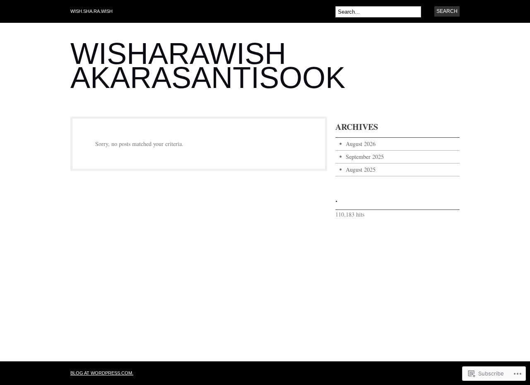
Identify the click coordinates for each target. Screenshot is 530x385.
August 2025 (361, 169)
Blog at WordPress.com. (101, 372)
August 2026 (361, 144)
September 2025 (365, 157)
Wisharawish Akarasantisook (207, 65)
